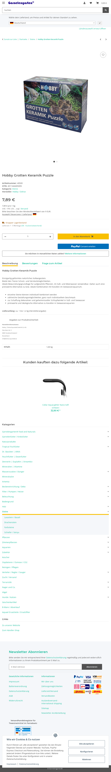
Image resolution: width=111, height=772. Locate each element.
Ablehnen (86, 759)
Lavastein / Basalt (12, 517)
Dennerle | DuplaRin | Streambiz (17, 461)
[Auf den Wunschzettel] (103, 55)
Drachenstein (10, 522)
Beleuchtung (8, 496)
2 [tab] (57, 161)
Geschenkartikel (9, 602)
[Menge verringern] (5, 236)
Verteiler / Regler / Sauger (14, 572)
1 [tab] (54, 161)
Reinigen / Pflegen (10, 567)
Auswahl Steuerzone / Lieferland (17, 214)
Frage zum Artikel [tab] (52, 263)
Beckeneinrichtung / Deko (13, 486)
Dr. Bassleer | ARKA (11, 451)
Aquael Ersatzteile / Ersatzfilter (16, 612)
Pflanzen (6, 537)
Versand (24, 208)
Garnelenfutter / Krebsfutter (15, 436)
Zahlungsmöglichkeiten (52, 686)
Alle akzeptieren (86, 744)
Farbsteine (9, 527)
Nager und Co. (8, 587)
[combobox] (52, 23)
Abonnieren (91, 667)
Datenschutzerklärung (29, 764)
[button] (84, 3)
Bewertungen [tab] (30, 263)
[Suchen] (106, 10)
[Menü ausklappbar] (3, 1)
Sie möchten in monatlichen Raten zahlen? (55, 253)
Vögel (4, 592)
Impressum (11, 764)
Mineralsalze (8, 476)
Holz (4, 506)
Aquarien (6, 547)
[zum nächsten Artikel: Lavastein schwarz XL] (106, 39)
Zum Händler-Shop (10, 630)
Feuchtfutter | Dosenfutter (14, 456)
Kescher (5, 557)
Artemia (5, 481)
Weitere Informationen (75, 253)
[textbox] (52, 23)
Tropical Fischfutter (11, 446)
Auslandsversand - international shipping (51, 702)
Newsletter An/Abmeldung (53, 713)
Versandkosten (48, 696)
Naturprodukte (9, 441)
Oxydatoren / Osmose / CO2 (14, 562)
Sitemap (45, 708)
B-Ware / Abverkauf (11, 607)
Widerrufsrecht (16, 700)
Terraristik (7, 582)
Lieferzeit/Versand (49, 691)
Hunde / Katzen (9, 597)
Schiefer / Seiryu (11, 532)
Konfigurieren (86, 751)
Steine (15, 189)
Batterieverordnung (18, 686)
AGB (11, 696)
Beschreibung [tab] (10, 263)
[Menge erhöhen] (50, 236)
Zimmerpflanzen (9, 542)
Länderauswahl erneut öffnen (92, 28)
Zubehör (6, 552)
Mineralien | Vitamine (12, 466)
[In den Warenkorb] (4, 48)
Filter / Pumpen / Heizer (13, 491)
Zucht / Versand (9, 577)
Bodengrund (8, 501)
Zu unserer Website (11, 625)
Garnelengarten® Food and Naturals (18, 431)
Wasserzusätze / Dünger (13, 471)
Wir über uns (47, 681)
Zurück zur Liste (10, 39)
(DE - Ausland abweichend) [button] (31, 226)
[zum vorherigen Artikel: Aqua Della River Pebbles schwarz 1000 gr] (100, 39)
